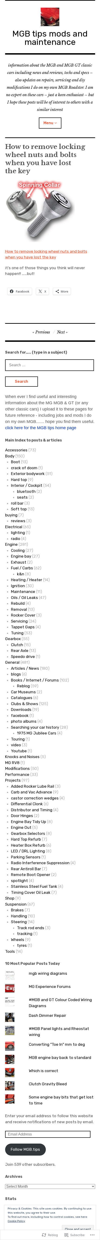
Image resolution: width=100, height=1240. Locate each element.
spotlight (19, 880)
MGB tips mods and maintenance (50, 38)
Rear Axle (19, 650)
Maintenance (23, 591)
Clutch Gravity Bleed (48, 1084)
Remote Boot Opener (30, 874)
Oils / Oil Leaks (24, 597)
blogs (16, 674)
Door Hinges (22, 815)
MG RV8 (12, 762)
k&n (20, 574)
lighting (18, 532)
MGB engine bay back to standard (60, 1057)
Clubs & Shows (24, 703)
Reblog (23, 686)
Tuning (17, 633)
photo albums (24, 721)
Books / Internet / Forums (35, 680)
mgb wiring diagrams (48, 973)
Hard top (19, 479)
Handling (19, 916)
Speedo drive (23, 656)
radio (15, 538)
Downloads (21, 709)
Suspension (16, 904)
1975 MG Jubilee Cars (36, 733)
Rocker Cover (23, 615)
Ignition (18, 585)
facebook (20, 715)
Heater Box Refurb (28, 845)
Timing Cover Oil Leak (30, 892)
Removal (19, 609)
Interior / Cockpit (26, 485)
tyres (22, 945)
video (16, 745)
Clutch (17, 644)
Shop (9, 898)
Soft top (19, 509)
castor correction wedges (35, 798)
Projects (13, 780)
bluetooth (26, 491)
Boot (15, 462)
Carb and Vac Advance (31, 792)
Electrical (13, 526)
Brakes (17, 910)
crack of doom (24, 468)
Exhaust (18, 562)
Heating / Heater (26, 579)
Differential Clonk (27, 804)
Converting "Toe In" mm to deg (57, 1044)
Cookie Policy (16, 1221)
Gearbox (13, 638)
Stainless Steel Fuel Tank (34, 886)
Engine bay (21, 556)
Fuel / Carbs (22, 568)
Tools (10, 951)
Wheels (17, 939)
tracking (24, 933)
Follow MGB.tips (25, 1149)
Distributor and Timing (31, 810)
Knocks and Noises (22, 756)
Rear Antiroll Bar (26, 869)
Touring (18, 739)
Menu (48, 123)
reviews (18, 520)
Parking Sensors (25, 857)
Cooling (18, 550)
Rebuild (18, 603)
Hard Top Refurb (26, 839)
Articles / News (25, 668)
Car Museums (23, 692)
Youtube (19, 751)
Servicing (19, 621)
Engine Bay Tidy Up (28, 821)
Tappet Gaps (23, 627)
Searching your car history (35, 727)
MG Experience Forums (50, 986)
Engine (11, 544)
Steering (19, 921)
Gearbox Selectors (28, 833)
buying (11, 515)
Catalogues (21, 697)
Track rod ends (30, 927)
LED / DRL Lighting (28, 851)
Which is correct (43, 1070)
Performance (17, 774)
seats (22, 497)
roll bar (17, 503)
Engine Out (21, 827)
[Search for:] (49, 365)
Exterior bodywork (28, 473)
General (12, 662)
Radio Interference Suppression (40, 863)
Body (9, 456)
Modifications (17, 768)
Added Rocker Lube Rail (32, 786)
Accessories (16, 450)
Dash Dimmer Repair (47, 1015)
